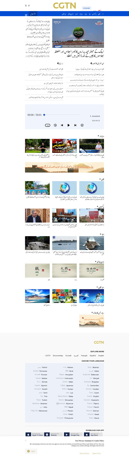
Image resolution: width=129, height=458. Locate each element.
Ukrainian (39, 403)
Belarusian (91, 375)
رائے (61, 63)
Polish (68, 414)
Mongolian (66, 400)
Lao (69, 393)
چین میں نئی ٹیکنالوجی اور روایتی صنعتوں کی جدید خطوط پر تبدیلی (92, 155)
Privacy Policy (84, 453)
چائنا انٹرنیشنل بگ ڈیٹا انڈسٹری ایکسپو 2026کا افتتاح (38, 196)
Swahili (40, 389)
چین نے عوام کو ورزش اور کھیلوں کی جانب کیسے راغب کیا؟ (65, 155)
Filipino (93, 403)
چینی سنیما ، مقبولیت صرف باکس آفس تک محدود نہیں (51, 69)
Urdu (43, 407)
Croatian (92, 389)
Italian (68, 382)
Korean (67, 389)
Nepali (68, 407)
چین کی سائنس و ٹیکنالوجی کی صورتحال (96, 305)
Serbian (41, 378)
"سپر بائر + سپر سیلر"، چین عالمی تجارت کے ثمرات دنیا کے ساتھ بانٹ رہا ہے (87, 79)
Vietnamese (39, 411)
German (93, 411)
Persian (67, 411)
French (93, 407)
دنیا (103, 234)
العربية (76, 355)
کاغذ (49, 279)
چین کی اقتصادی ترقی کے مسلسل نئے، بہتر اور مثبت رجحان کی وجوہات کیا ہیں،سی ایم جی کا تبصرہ (85, 92)
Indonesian (64, 378)
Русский (68, 355)
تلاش (31, 14)
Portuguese (65, 418)
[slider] (44, 115)
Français (84, 355)
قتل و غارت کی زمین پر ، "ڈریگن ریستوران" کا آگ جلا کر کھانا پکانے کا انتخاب (46, 97)
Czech (94, 393)
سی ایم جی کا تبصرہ (98, 63)
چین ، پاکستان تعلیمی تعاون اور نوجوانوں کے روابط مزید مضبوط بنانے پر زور (65, 225)
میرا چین (101, 287)
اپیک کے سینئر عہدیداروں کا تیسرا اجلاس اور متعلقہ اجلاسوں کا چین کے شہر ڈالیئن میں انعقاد (79, 53)
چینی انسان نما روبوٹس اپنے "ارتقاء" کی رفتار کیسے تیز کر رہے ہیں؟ (90, 69)
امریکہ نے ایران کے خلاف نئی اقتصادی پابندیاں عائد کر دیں (37, 225)
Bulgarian (91, 382)
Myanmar (64, 403)
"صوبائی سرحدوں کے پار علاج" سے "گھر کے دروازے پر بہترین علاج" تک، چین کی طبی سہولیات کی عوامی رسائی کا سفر (45, 90)
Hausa (94, 418)
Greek (93, 414)
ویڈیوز (102, 136)
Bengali (94, 378)
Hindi (69, 371)
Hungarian (66, 375)
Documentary (58, 355)
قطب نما (102, 279)
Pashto (42, 367)
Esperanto (91, 400)
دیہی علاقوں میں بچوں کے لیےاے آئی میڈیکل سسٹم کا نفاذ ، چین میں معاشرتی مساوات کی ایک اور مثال (46, 76)
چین (102, 179)
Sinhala (42, 382)
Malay (65, 396)
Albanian (93, 367)
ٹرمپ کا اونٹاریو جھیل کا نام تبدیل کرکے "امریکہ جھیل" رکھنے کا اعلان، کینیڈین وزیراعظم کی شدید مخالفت (65, 253)
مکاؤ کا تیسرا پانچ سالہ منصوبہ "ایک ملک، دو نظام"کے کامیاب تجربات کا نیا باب (86, 85)
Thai (43, 396)
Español (93, 355)
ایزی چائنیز (100, 261)
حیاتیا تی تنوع (74, 305)
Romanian (40, 371)
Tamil (43, 393)
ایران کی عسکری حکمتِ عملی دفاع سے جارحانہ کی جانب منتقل (92, 253)
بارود (76, 279)
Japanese (66, 385)
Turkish (41, 400)
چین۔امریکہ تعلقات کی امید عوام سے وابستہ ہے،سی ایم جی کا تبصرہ (89, 74)
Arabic (94, 371)
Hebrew (68, 367)
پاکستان (101, 206)
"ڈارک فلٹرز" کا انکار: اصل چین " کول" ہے (53, 83)
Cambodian (93, 385)
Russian (41, 375)
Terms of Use (96, 453)
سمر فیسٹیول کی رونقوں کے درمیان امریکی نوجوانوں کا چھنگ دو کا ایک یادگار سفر (38, 155)
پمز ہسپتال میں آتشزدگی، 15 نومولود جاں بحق (94, 224)
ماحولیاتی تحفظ (47, 305)
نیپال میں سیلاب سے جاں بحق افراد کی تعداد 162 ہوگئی (38, 251)
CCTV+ (47, 355)
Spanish (41, 385)
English (101, 355)
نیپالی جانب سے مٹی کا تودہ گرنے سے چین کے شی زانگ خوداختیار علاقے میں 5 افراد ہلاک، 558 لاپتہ (92, 197)
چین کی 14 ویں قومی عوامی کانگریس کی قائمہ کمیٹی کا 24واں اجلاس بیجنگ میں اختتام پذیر (66, 197)
